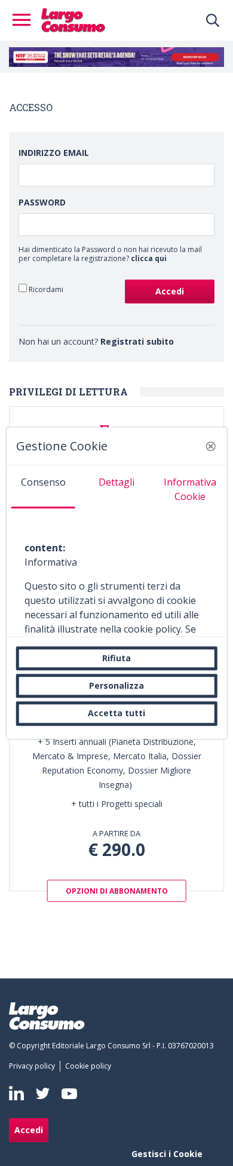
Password (42, 202)
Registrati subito (137, 341)
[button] (210, 446)
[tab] (43, 486)
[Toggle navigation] (25, 20)
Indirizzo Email (54, 152)
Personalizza (116, 685)
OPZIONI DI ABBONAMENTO (117, 890)
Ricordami (45, 289)
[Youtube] (69, 1093)
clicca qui (149, 258)
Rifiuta (116, 658)
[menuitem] (34, 1066)
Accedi (28, 1130)
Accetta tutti (116, 713)
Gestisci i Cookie (167, 1153)
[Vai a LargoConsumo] (73, 19)
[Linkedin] (16, 1093)
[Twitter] (43, 1093)
